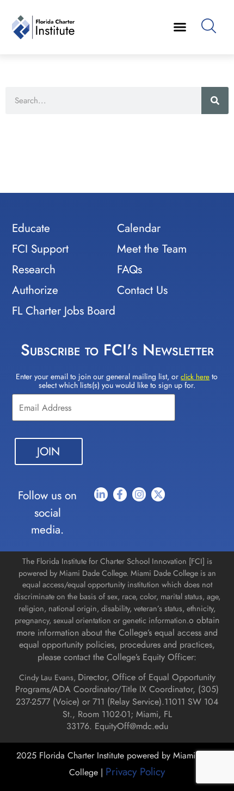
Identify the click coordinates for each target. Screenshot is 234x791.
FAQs (129, 269)
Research (34, 269)
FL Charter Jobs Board (63, 311)
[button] (180, 27)
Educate (31, 228)
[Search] (215, 100)
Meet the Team (152, 249)
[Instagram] (139, 494)
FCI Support (40, 249)
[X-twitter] (158, 494)
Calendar (139, 228)
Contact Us (142, 290)
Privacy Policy (135, 771)
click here (195, 377)
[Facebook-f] (120, 494)
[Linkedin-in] (101, 494)
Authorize (35, 290)
